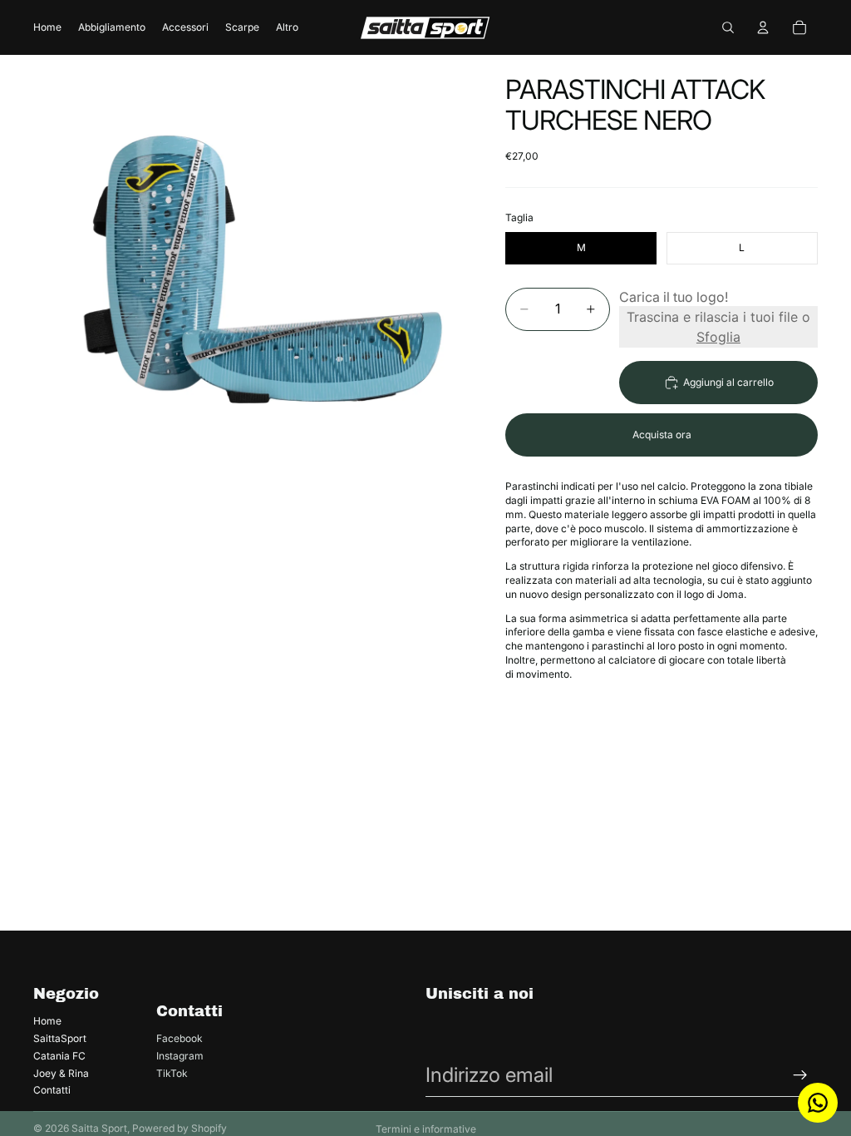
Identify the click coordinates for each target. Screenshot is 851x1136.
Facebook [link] (179, 1038)
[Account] (763, 27)
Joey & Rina (61, 1073)
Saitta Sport (99, 1128)
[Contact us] (818, 1103)
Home (47, 1021)
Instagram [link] (180, 1056)
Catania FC (59, 1056)
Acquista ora (661, 434)
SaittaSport (59, 1038)
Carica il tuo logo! (673, 297)
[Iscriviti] (800, 1075)
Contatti (52, 1090)
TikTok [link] (172, 1073)
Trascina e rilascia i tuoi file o (718, 327)
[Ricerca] (728, 27)
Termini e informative (426, 1129)
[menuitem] (287, 28)
